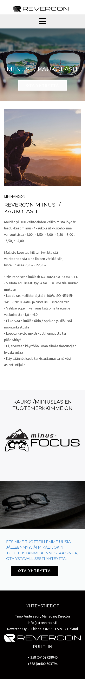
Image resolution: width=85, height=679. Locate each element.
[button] (42, 85)
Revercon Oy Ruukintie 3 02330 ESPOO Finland (42, 629)
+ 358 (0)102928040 (42, 657)
